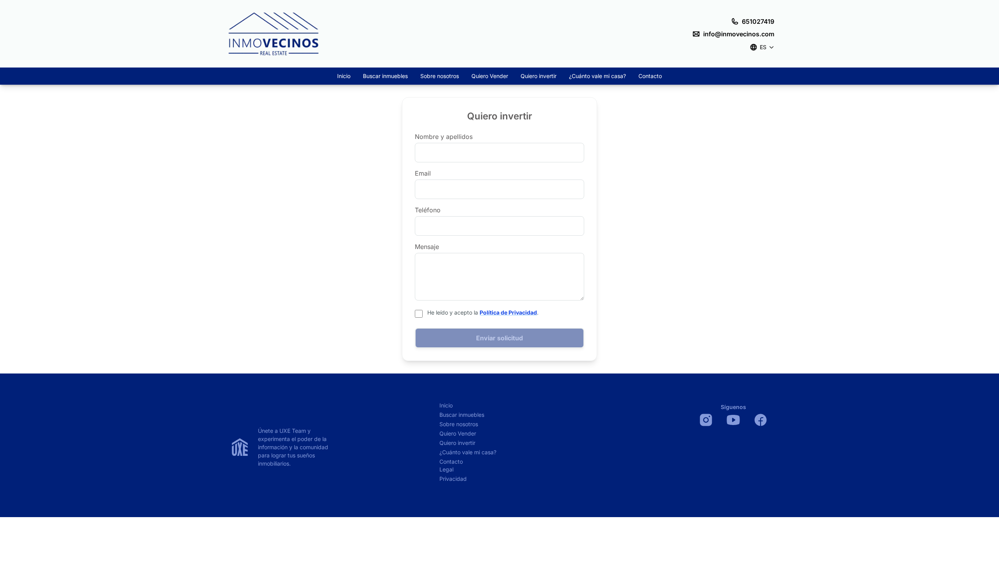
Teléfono (428, 210)
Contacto (650, 76)
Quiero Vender (489, 76)
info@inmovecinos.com (738, 34)
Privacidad (453, 478)
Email (423, 173)
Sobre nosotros (439, 76)
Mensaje (427, 247)
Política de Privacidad (508, 312)
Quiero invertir (538, 76)
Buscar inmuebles (385, 76)
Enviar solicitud (499, 338)
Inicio (343, 76)
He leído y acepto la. (483, 312)
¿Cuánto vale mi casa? (597, 76)
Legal (446, 469)
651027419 (758, 21)
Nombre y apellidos (444, 136)
